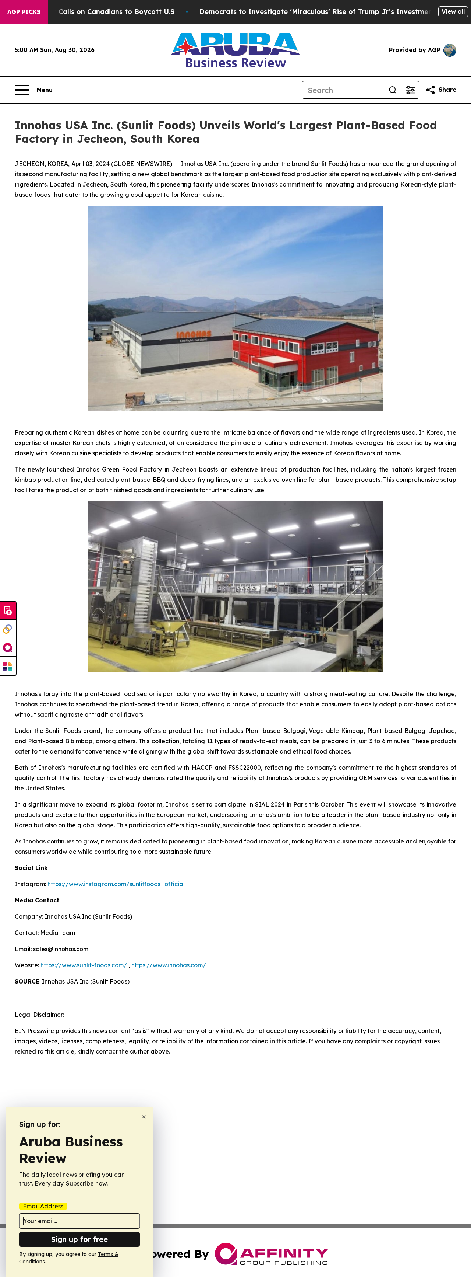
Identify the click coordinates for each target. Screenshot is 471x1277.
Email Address (43, 1206)
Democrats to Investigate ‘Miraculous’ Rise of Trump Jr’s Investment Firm (326, 11)
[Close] (143, 1116)
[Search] (392, 89)
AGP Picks (23, 11)
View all (453, 11)
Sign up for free (79, 1239)
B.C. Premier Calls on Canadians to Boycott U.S (94, 11)
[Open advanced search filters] (410, 89)
